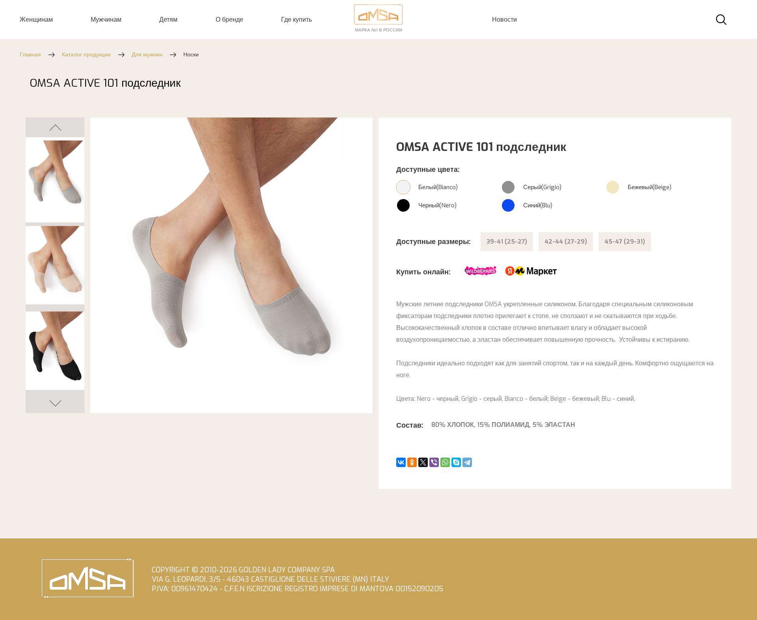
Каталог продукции (86, 54)
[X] (423, 462)
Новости (504, 19)
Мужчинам (106, 19)
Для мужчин (147, 54)
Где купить (296, 19)
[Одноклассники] (412, 462)
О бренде (229, 19)
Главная (30, 54)
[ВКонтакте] (401, 462)
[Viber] (434, 462)
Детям (168, 19)
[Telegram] (467, 462)
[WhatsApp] (445, 462)
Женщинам (36, 19)
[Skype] (456, 462)
